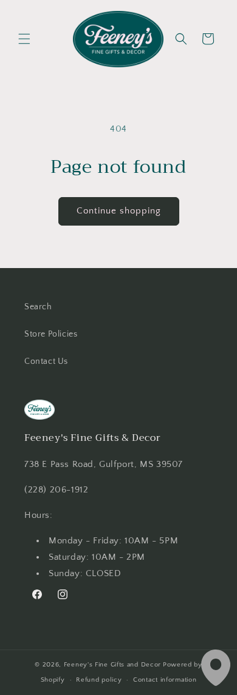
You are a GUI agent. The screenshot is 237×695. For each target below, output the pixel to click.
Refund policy (99, 679)
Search (38, 307)
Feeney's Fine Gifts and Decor (112, 664)
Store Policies (50, 334)
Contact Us (46, 361)
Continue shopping (119, 211)
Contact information (164, 679)
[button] (24, 38)
